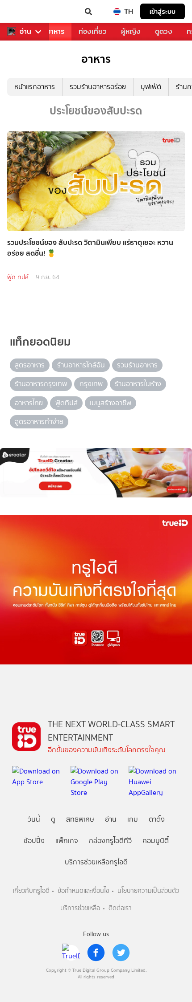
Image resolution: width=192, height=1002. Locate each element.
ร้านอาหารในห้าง (138, 384)
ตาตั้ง (157, 819)
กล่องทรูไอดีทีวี (110, 840)
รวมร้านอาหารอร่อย (98, 86)
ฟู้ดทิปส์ (66, 403)
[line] (71, 952)
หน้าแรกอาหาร (34, 86)
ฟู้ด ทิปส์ (18, 277)
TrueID (25, 11)
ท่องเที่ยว (93, 31)
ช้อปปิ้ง (34, 840)
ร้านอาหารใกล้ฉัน (81, 365)
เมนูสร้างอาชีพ (110, 403)
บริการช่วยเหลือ (80, 908)
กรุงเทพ (91, 384)
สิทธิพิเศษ (80, 819)
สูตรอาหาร (30, 365)
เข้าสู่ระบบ (162, 11)
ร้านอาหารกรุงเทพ (41, 384)
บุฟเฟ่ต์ (151, 86)
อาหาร (55, 31)
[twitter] (121, 952)
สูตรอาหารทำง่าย (39, 421)
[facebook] (96, 952)
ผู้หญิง (131, 31)
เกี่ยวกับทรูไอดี (31, 891)
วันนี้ (34, 819)
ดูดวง (163, 31)
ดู (53, 819)
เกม (132, 819)
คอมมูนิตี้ (155, 840)
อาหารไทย (29, 403)
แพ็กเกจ (66, 840)
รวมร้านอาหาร (137, 365)
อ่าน (25, 31)
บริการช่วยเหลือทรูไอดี (96, 862)
